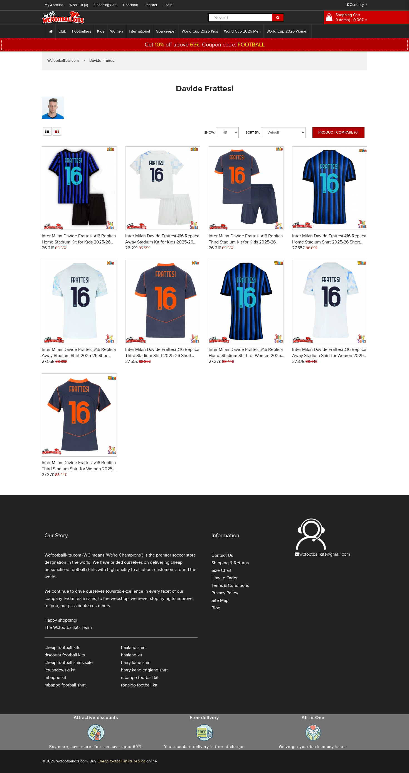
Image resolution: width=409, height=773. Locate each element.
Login (168, 5)
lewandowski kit (60, 670)
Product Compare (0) (338, 132)
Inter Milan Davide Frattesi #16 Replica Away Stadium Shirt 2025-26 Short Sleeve (79, 356)
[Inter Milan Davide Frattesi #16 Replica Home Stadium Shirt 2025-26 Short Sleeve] (329, 187)
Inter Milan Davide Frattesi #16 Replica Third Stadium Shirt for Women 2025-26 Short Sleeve (79, 469)
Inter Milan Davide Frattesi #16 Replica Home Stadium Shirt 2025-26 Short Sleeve (329, 242)
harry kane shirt (136, 662)
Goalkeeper (166, 31)
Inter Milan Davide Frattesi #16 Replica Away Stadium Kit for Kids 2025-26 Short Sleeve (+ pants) (162, 242)
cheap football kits (62, 647)
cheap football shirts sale (69, 662)
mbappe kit (55, 677)
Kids (100, 31)
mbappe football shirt (65, 685)
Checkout (130, 5)
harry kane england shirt (144, 670)
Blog (215, 608)
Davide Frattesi (102, 60)
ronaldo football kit (139, 685)
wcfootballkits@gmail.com (324, 554)
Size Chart (221, 570)
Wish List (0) (78, 5)
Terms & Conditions (230, 585)
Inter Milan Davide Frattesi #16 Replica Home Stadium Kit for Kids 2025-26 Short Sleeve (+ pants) (79, 242)
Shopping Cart (105, 5)
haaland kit (131, 655)
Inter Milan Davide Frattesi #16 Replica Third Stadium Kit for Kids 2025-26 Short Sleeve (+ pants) (246, 242)
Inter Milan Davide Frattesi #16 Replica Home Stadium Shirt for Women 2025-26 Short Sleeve (246, 356)
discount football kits (65, 655)
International (139, 31)
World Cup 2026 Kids (200, 31)
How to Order (224, 578)
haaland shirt (133, 647)
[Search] (278, 17)
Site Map (219, 600)
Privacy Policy (224, 593)
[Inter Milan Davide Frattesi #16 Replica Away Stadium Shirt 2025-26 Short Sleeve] (79, 300)
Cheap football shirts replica (121, 761)
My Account (54, 5)
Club (62, 31)
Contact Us (222, 555)
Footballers (81, 31)
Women (116, 31)
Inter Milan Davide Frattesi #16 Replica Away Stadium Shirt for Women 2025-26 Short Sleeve (329, 356)
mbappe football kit (140, 677)
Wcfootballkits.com (63, 60)
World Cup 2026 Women (288, 31)
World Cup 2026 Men (242, 31)
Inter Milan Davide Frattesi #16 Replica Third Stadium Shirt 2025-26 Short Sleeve (162, 356)
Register (150, 5)
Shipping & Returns (230, 563)
